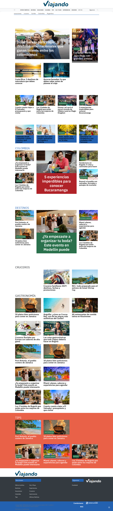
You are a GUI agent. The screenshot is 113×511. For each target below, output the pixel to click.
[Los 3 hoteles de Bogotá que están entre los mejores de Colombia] (45, 100)
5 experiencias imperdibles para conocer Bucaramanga (86, 110)
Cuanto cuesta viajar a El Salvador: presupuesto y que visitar (24, 110)
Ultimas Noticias (34, 497)
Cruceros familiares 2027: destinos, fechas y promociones (55, 288)
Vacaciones (40, 10)
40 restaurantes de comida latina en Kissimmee (84, 315)
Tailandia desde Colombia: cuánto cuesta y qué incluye (23, 139)
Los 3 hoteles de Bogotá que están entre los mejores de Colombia (44, 110)
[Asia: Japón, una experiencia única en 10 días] (67, 130)
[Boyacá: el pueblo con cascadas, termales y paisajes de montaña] (88, 174)
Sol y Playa (58, 10)
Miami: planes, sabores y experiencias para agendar (86, 225)
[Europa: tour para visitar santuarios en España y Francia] (45, 130)
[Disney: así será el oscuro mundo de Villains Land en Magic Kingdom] (67, 100)
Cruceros (74, 10)
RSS (81, 507)
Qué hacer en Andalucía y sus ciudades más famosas (86, 139)
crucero (26, 13)
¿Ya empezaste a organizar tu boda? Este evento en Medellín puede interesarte (23, 166)
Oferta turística (24, 10)
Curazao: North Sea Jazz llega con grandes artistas (85, 55)
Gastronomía (33, 494)
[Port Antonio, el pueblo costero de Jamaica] (24, 215)
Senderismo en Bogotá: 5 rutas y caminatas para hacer (88, 165)
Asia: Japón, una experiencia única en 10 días (66, 138)
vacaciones (17, 13)
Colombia (47, 10)
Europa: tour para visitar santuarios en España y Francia (45, 139)
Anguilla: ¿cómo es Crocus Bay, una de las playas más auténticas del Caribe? (56, 316)
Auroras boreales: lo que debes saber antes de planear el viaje (55, 81)
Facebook (75, 485)
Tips (53, 10)
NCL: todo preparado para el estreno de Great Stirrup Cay (85, 288)
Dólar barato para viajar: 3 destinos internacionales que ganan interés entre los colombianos (40, 48)
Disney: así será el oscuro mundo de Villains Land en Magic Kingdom (67, 110)
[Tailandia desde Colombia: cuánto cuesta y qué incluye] (24, 130)
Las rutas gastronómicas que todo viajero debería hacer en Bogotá (55, 339)
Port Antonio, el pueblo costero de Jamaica (22, 224)
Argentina (50, 13)
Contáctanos (78, 503)
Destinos (33, 10)
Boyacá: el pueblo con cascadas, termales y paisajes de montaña (88, 183)
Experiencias (66, 10)
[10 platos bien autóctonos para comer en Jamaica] (24, 234)
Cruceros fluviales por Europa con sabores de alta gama (27, 339)
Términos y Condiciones (22, 509)
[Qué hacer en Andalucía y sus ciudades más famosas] (88, 130)
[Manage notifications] (109, 507)
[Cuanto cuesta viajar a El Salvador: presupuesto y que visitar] (24, 100)
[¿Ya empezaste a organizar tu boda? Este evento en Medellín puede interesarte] (24, 156)
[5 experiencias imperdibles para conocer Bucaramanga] (88, 100)
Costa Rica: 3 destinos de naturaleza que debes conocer (26, 81)
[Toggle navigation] (14, 10)
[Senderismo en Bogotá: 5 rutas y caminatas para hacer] (88, 156)
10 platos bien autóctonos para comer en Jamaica (22, 243)
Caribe (33, 13)
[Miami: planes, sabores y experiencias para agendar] (88, 215)
